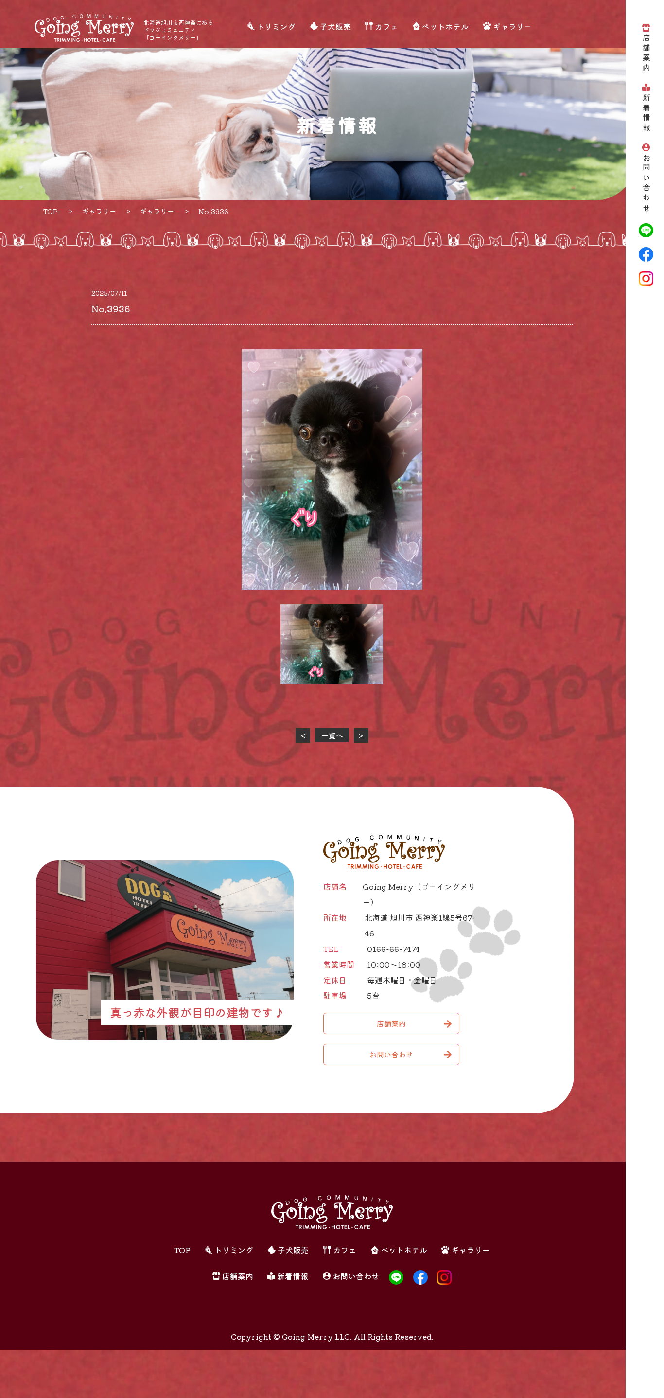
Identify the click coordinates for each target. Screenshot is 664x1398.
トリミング (276, 26)
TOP (182, 1249)
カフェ (386, 26)
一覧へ (332, 735)
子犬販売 (335, 26)
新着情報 (646, 113)
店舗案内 (646, 54)
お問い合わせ (646, 183)
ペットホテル (445, 26)
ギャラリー (512, 26)
